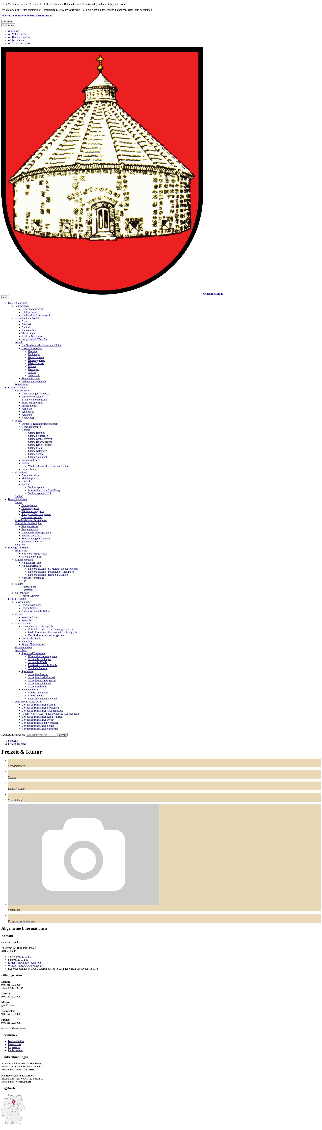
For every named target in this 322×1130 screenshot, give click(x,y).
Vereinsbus (27, 620)
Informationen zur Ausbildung (44, 490)
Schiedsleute (21, 384)
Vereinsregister (29, 617)
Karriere (25, 484)
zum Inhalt (13, 31)
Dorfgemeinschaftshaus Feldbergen (40, 707)
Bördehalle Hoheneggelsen (42, 656)
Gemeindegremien (31, 426)
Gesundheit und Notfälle (28, 318)
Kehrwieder (27, 417)
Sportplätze (27, 671)
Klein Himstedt (36, 363)
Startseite (13, 740)
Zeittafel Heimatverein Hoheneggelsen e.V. (51, 629)
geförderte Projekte (31, 541)
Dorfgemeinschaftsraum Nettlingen (40, 722)
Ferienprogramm (30, 595)
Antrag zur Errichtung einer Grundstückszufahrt (36, 516)
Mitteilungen (28, 478)
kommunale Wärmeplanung (36, 532)
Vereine (19, 614)
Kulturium (26, 641)
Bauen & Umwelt (17, 499)
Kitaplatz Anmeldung (32, 577)
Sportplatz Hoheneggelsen (42, 680)
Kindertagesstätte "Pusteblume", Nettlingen (51, 571)
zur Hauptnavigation (19, 37)
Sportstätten (21, 650)
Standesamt (27, 411)
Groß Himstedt (36, 357)
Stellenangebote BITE (40, 493)
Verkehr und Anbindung (34, 381)
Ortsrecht (26, 481)
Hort (23, 580)
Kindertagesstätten (31, 565)
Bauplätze (20, 544)
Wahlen (25, 463)
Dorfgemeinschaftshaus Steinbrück (39, 728)
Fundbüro (26, 414)
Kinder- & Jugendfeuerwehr (36, 315)
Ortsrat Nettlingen (37, 450)
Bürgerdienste (22, 390)
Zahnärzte (26, 324)
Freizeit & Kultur (17, 598)
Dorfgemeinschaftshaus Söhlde (37, 725)
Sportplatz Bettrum (38, 674)
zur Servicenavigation (19, 43)
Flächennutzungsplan (32, 511)
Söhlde (32, 372)
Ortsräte (25, 429)
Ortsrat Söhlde (35, 454)
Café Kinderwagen (31, 556)
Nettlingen (33, 369)
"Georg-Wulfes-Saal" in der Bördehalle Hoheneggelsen (50, 713)
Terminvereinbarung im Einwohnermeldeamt (34, 398)
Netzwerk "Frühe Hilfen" (34, 553)
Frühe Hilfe (21, 550)
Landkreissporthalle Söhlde (42, 665)
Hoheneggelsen (36, 360)
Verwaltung (21, 472)
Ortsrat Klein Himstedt (40, 444)
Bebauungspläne (30, 508)
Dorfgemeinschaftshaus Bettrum (38, 704)
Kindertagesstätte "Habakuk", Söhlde (48, 574)
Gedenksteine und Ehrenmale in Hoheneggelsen (53, 632)
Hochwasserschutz (31, 535)
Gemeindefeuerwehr (32, 309)
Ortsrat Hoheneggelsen (40, 441)
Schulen (19, 583)
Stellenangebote (36, 487)
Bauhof (19, 496)
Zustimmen (8, 25)
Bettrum (32, 351)
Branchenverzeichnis (32, 402)
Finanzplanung (29, 469)
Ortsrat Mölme (36, 447)
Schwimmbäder (23, 601)
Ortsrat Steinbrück (37, 457)
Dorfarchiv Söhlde (31, 638)
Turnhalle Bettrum (37, 668)
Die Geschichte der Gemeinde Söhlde (41, 345)
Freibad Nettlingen (31, 605)
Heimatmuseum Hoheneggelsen (38, 626)
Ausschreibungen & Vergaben (31, 520)
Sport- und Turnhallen (33, 653)
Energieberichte (29, 526)
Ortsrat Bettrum (36, 432)
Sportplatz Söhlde (37, 686)
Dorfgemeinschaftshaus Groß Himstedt (42, 710)
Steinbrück (34, 375)
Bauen (18, 502)
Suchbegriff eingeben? (13, 734)
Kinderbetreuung (24, 559)
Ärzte (24, 321)
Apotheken (27, 327)
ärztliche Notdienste (31, 336)
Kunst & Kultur (23, 623)
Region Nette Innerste (33, 644)
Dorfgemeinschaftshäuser (28, 701)
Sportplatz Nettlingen (39, 683)
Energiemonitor (29, 529)
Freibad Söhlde (29, 608)
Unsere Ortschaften (31, 348)
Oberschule (27, 589)
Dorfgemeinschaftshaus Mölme (38, 719)
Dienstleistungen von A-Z (35, 393)
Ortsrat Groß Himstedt (40, 438)
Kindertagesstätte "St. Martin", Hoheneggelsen (53, 568)
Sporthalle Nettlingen (39, 659)
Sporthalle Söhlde (37, 662)
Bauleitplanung (29, 505)
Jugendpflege (22, 592)
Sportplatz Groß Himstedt (41, 677)
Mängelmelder (29, 405)
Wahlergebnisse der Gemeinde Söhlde (48, 466)
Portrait (18, 342)
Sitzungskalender (30, 460)
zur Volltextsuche (17, 34)
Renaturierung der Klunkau (35, 538)
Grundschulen (28, 586)
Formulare (26, 408)
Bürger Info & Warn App (34, 339)
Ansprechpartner (30, 475)
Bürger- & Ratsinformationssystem (39, 423)
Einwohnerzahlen (30, 378)
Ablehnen (7, 21)
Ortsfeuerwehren (30, 312)
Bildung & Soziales (18, 547)
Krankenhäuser (29, 330)
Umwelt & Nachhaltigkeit (28, 523)
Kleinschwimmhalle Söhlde (36, 611)
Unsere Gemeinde (17, 303)
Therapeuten (28, 333)
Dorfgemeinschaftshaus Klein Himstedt (42, 716)
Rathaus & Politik (17, 387)
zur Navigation (16, 40)
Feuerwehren (22, 306)
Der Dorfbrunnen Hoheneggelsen (46, 635)
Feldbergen (34, 354)
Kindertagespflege (31, 562)
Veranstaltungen (23, 647)
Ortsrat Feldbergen (38, 435)
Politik (18, 420)
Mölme (32, 366)
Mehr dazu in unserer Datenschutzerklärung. (27, 15)
